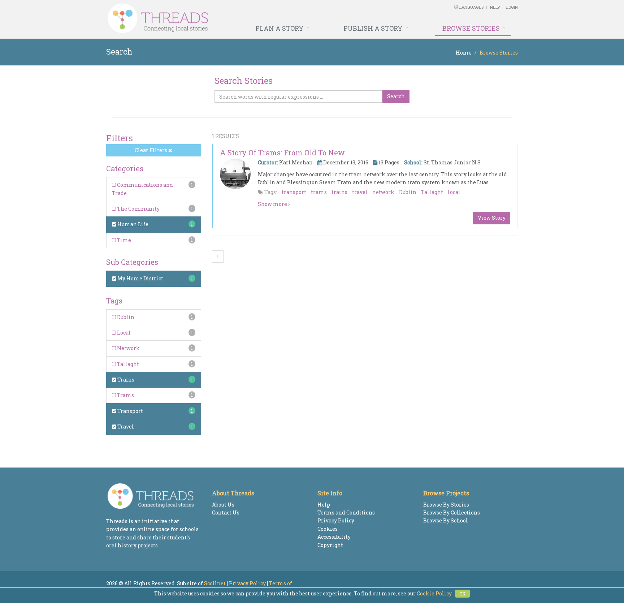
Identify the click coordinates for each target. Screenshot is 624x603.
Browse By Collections (451, 512)
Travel (125, 426)
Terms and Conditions (346, 512)
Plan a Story (279, 28)
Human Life (132, 224)
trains (339, 192)
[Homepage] (233, 18)
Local (123, 332)
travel (360, 192)
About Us (223, 504)
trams (319, 192)
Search (396, 96)
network (383, 192)
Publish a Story (373, 28)
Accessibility (334, 536)
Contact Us (225, 512)
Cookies (327, 528)
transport (294, 192)
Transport (129, 411)
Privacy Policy (335, 520)
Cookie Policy (434, 593)
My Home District (139, 278)
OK (462, 593)
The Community (138, 208)
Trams (125, 395)
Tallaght (127, 364)
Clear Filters (151, 150)
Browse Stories (471, 28)
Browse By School (445, 520)
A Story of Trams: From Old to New (282, 152)
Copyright (330, 545)
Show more (273, 204)
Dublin (125, 317)
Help (495, 7)
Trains (125, 379)
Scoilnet (215, 583)
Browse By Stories (446, 504)
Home (464, 52)
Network (128, 348)
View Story (492, 217)
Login (512, 7)
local (454, 192)
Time (123, 240)
